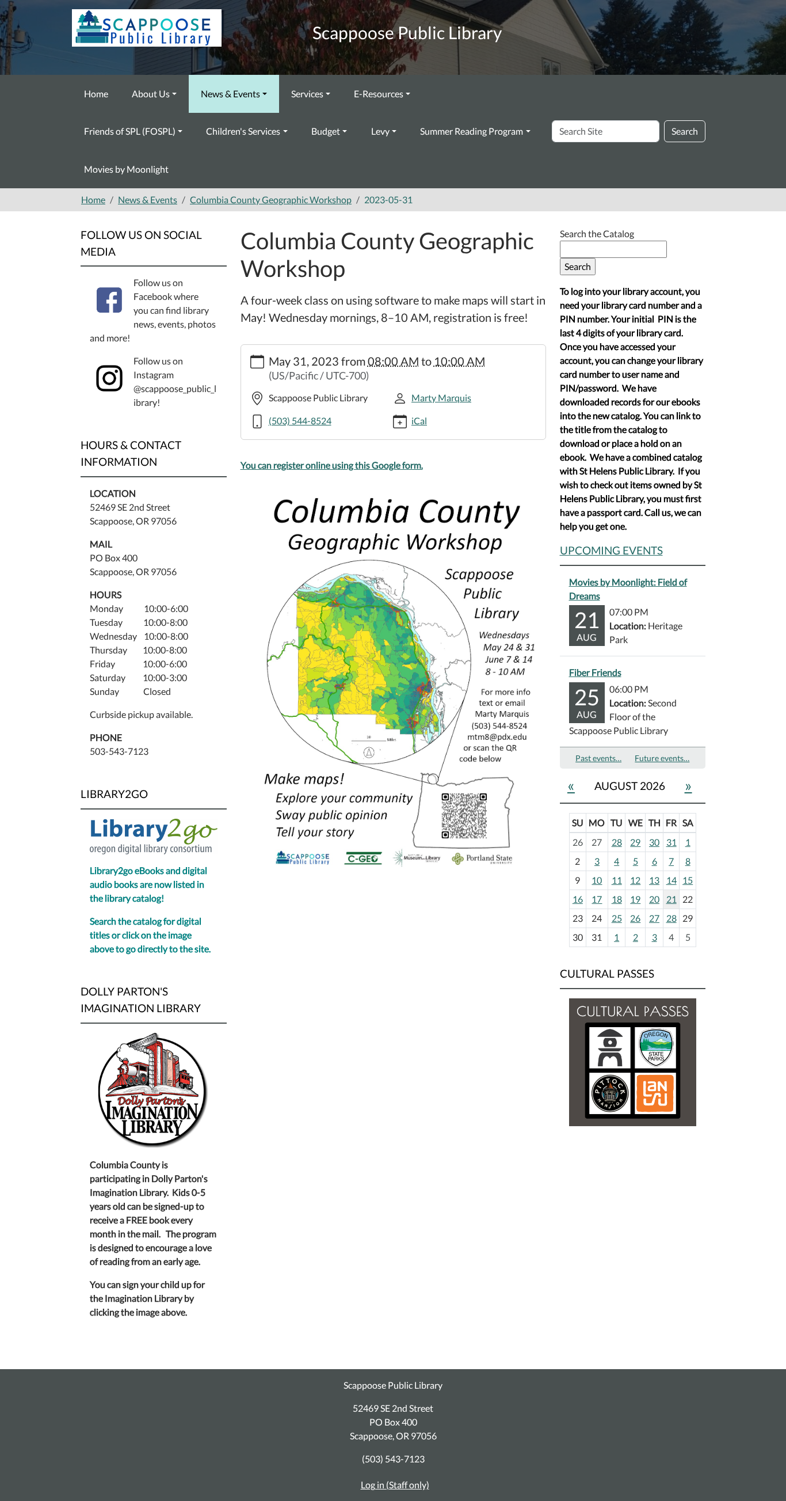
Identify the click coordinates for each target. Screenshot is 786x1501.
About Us (151, 93)
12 (635, 880)
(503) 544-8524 (300, 420)
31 (671, 842)
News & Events (230, 93)
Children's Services (243, 131)
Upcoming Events (611, 550)
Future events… (662, 758)
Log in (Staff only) (395, 1484)
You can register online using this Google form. (332, 464)
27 (654, 918)
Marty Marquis (441, 397)
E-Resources (378, 93)
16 (578, 899)
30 (654, 842)
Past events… (598, 758)
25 (617, 918)
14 (671, 880)
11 (617, 880)
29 (635, 842)
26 (635, 918)
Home (96, 93)
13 (654, 880)
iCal (419, 420)
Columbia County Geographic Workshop (271, 199)
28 (617, 842)
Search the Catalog (597, 233)
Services (307, 93)
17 (597, 899)
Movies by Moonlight (126, 169)
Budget (325, 131)
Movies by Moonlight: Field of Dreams (628, 588)
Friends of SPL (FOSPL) (129, 131)
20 (654, 899)
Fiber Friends (595, 672)
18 (617, 899)
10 (597, 880)
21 (671, 899)
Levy (380, 131)
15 (687, 880)
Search (684, 131)
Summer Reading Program (471, 131)
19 (635, 899)
